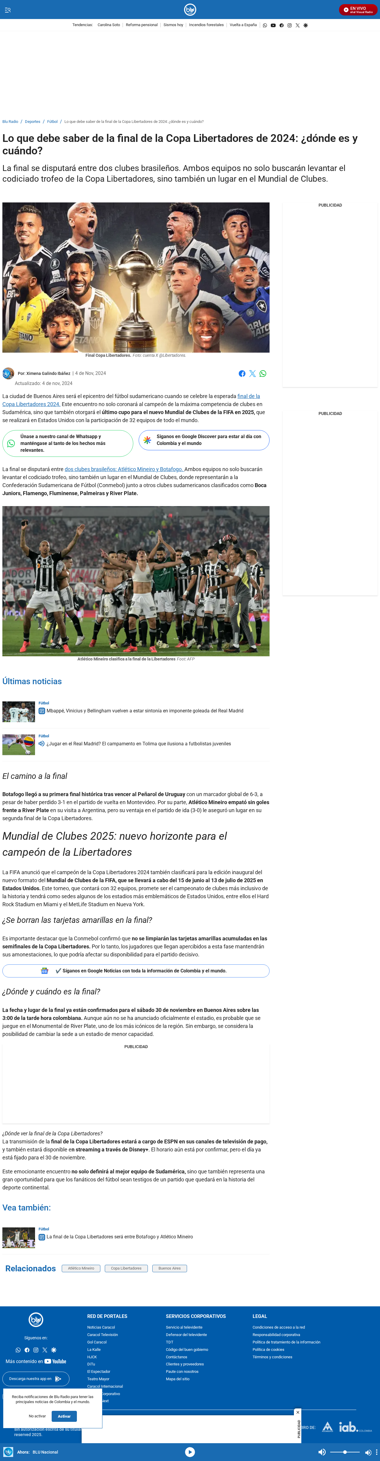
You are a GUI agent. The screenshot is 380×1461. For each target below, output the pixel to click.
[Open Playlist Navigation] (377, 1452)
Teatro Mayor (98, 1379)
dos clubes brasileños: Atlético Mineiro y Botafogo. (124, 469)
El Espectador (98, 1372)
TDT (169, 1342)
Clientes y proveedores (185, 1364)
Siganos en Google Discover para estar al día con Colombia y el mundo (209, 440)
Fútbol (52, 122)
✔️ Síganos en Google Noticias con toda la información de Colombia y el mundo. (141, 971)
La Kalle (94, 1350)
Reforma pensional (142, 25)
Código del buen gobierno (187, 1350)
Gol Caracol (97, 1342)
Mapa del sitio (177, 1379)
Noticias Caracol (101, 1328)
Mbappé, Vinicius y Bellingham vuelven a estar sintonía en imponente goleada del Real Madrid (145, 711)
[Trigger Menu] (7, 10)
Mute (322, 1452)
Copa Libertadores (126, 1268)
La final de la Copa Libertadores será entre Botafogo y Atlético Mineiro (120, 1237)
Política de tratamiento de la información (286, 1342)
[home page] (190, 10)
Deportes (32, 122)
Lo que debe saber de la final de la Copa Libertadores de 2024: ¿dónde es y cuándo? (134, 122)
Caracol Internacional (105, 1387)
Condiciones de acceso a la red (279, 1328)
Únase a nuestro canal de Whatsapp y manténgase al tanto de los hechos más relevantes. (62, 443)
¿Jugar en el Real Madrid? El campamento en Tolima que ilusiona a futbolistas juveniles (139, 744)
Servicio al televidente (184, 1328)
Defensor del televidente (186, 1335)
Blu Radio (10, 122)
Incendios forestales (206, 25)
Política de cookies (268, 1350)
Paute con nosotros (182, 1372)
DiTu (91, 1364)
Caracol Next (98, 1401)
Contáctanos (176, 1357)
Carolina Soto (109, 25)
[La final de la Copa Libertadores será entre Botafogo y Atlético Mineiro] (18, 1237)
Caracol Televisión (102, 1335)
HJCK (92, 1357)
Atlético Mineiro (81, 1268)
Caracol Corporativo (103, 1394)
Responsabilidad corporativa (276, 1335)
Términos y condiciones (272, 1357)
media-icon (190, 1452)
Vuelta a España (243, 25)
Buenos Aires (170, 1268)
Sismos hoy (173, 25)
